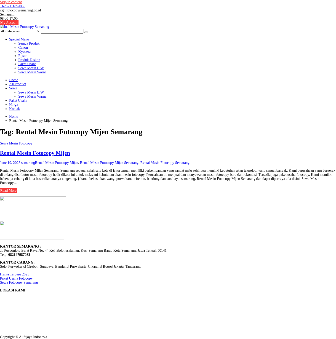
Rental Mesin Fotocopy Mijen (35, 153)
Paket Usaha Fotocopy (16, 278)
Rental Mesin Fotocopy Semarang (164, 163)
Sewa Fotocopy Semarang (19, 282)
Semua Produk (29, 43)
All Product (17, 84)
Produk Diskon (29, 60)
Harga (13, 105)
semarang (28, 163)
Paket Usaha (27, 64)
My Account (9, 22)
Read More (8, 190)
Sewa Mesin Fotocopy (16, 143)
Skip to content (11, 2)
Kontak (14, 109)
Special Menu (19, 39)
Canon (23, 47)
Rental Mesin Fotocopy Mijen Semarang (109, 163)
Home (13, 80)
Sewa (13, 88)
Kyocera (24, 51)
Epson (22, 56)
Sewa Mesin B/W (31, 68)
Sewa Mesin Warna (32, 72)
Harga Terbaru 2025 (14, 274)
